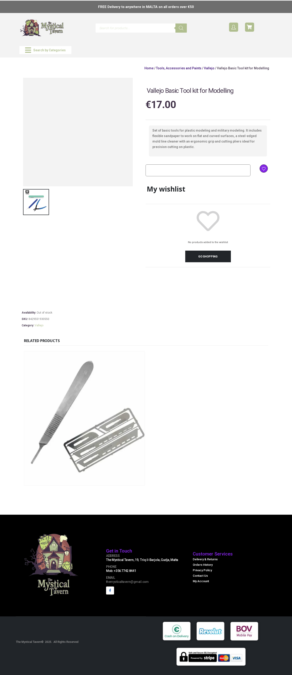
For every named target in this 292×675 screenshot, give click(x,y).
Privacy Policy (202, 570)
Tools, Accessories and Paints (178, 68)
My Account (201, 581)
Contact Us (200, 575)
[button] (45, 50)
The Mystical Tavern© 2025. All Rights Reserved (47, 642)
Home (149, 68)
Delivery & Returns (205, 559)
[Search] (181, 28)
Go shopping (208, 256)
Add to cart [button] (115, 481)
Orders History (203, 564)
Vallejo (209, 68)
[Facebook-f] (110, 591)
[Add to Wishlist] (264, 168)
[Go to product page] (84, 418)
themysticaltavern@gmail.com (127, 582)
